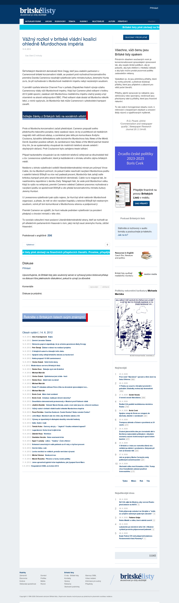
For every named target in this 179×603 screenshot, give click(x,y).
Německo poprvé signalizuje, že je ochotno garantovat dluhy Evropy (59, 344)
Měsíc (133, 480)
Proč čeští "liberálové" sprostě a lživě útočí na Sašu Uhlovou (137, 378)
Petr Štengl (36, 347)
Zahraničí (23, 575)
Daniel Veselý (134, 394)
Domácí (43, 575)
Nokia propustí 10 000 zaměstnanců (46, 358)
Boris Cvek (36, 394)
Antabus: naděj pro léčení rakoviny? (56, 398)
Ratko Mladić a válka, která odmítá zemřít (137, 520)
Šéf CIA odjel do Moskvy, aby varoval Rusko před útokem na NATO (136, 503)
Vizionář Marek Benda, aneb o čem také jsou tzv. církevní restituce (72, 405)
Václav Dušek (37, 362)
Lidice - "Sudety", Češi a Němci (57, 441)
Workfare (47, 433)
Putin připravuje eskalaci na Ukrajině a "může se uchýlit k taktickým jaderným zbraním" (137, 512)
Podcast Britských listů (133, 218)
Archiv (48, 21)
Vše (148, 480)
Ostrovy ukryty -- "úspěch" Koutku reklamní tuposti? (65, 426)
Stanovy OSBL (90, 575)
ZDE (50, 235)
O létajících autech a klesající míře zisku (48, 351)
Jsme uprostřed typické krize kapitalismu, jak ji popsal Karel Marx (58, 462)
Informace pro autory (93, 581)
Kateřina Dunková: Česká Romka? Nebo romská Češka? (67, 412)
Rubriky (84, 21)
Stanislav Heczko (39, 437)
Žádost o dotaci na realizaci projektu (56, 347)
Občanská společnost (28, 584)
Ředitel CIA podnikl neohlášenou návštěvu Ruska (136, 405)
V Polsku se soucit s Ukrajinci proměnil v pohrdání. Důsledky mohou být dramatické (136, 388)
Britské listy (39, 12)
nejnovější (94, 286)
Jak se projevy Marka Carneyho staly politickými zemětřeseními (134, 458)
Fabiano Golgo (134, 517)
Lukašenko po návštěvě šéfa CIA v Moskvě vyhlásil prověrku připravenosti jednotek (136, 528)
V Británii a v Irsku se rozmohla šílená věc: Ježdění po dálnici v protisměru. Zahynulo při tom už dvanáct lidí (137, 448)
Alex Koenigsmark (39, 336)
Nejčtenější (121, 367)
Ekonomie (23, 578)
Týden (125, 480)
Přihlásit (153, 8)
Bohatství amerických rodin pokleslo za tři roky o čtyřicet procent (58, 444)
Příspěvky (123, 21)
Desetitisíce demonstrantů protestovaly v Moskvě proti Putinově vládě (60, 401)
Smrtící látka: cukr (39, 448)
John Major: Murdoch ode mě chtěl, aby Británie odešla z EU (56, 415)
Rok (141, 480)
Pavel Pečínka (37, 412)
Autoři (112, 21)
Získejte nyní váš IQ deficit (53, 369)
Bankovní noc (50, 455)
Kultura (22, 581)
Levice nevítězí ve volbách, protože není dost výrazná (53, 451)
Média (43, 581)
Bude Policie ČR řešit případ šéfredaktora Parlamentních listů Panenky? (135, 537)
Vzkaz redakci (90, 578)
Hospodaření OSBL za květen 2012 (45, 466)
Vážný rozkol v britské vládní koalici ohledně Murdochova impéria (58, 408)
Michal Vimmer (38, 455)
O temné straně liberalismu (132, 397)
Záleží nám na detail (51, 380)
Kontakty (67, 578)
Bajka (50, 336)
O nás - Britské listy (71, 575)
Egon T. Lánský (38, 441)
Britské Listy (137, 577)
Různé (43, 584)
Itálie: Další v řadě (39, 423)
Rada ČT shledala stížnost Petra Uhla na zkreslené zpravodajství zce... (60, 387)
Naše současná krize (55, 437)
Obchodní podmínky (72, 586)
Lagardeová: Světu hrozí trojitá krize (46, 430)
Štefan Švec (37, 369)
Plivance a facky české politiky (58, 458)
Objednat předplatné (136, 37)
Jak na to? (123, 234)
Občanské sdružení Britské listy (47, 596)
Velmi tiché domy (51, 362)
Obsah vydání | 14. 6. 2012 (37, 332)
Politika (43, 578)
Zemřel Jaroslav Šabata (41, 340)
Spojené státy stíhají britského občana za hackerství (53, 354)
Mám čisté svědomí (50, 394)
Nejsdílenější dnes (124, 493)
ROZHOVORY (60, 21)
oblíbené (105, 286)
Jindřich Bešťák (38, 405)
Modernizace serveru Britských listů (45, 365)
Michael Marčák (38, 372)
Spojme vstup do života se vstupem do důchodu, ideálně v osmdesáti (134, 414)
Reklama (67, 584)
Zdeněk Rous (37, 433)
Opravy (67, 581)
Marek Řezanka (38, 458)
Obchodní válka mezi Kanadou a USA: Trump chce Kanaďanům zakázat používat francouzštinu (137, 469)
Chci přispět (141, 203)
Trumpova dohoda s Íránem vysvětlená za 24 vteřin (137, 423)
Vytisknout (30, 244)
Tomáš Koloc (37, 426)
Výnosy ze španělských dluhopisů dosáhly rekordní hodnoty (56, 419)
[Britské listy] (55, 116)
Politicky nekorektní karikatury (136, 292)
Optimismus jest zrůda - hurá (55, 376)
